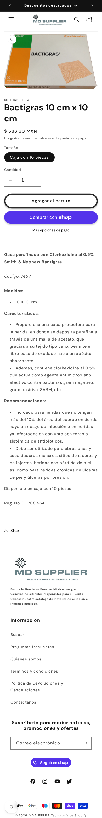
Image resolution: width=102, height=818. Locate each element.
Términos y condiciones (34, 671)
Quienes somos (25, 659)
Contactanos (23, 702)
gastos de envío (21, 138)
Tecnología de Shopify (69, 815)
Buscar (17, 634)
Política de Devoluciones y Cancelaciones (36, 687)
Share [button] (16, 530)
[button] (11, 19)
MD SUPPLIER (39, 815)
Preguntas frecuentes (32, 646)
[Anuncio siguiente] (92, 5)
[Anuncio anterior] (10, 5)
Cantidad (12, 169)
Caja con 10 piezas (29, 157)
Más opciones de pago (51, 230)
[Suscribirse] (85, 743)
